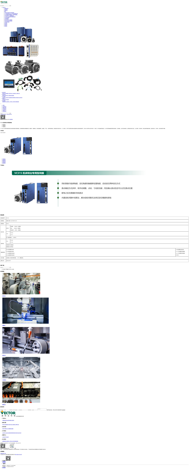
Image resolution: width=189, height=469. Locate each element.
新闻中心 (4, 98)
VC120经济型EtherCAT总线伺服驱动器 (11, 13)
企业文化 (7, 97)
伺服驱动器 (6, 8)
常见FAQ (7, 95)
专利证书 (17, 97)
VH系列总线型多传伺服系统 (9, 12)
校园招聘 (4, 101)
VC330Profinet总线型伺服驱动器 (9, 16)
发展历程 (10, 97)
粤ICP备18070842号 (18, 454)
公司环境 (14, 101)
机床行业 (10, 93)
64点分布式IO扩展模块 (8, 19)
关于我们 (4, 96)
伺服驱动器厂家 (3, 453)
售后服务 (12, 95)
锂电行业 (18, 93)
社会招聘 (7, 101)
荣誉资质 (14, 97)
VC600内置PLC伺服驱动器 (9, 15)
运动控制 (5, 9)
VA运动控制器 (6, 17)
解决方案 (4, 92)
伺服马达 (5, 10)
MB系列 (5, 26)
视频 (10, 95)
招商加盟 (17, 101)
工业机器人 (14, 93)
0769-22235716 (3, 114)
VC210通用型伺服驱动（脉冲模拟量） (11, 14)
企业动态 (4, 99)
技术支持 (4, 94)
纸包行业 (4, 93)
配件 (5, 11)
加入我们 (4, 100)
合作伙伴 (20, 97)
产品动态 (7, 99)
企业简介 (4, 97)
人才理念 (10, 101)
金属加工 (7, 93)
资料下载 (4, 95)
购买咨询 (4, 163)
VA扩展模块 (6, 18)
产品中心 (4, 7)
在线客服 (11, 119)
